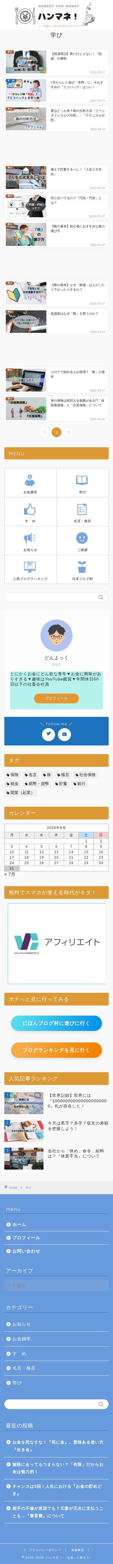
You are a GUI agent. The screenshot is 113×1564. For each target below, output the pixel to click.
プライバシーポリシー (45, 1550)
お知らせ (21, 1324)
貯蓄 (63, 784)
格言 (65, 775)
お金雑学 (21, 1338)
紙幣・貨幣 (39, 784)
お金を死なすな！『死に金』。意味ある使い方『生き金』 (58, 1446)
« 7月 (10, 874)
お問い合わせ (26, 1250)
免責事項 (77, 1550)
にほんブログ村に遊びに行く (56, 1023)
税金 (14, 784)
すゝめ (19, 1353)
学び (17, 1382)
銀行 (81, 784)
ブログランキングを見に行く (56, 1050)
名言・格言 (24, 1368)
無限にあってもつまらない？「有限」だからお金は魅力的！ (58, 1468)
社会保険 (87, 775)
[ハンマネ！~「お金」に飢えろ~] (56, 28)
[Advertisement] (56, 148)
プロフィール (56, 698)
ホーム (19, 1224)
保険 (14, 775)
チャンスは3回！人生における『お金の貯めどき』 (57, 1490)
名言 (33, 775)
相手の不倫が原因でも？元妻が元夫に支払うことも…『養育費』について (58, 1512)
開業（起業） (22, 793)
